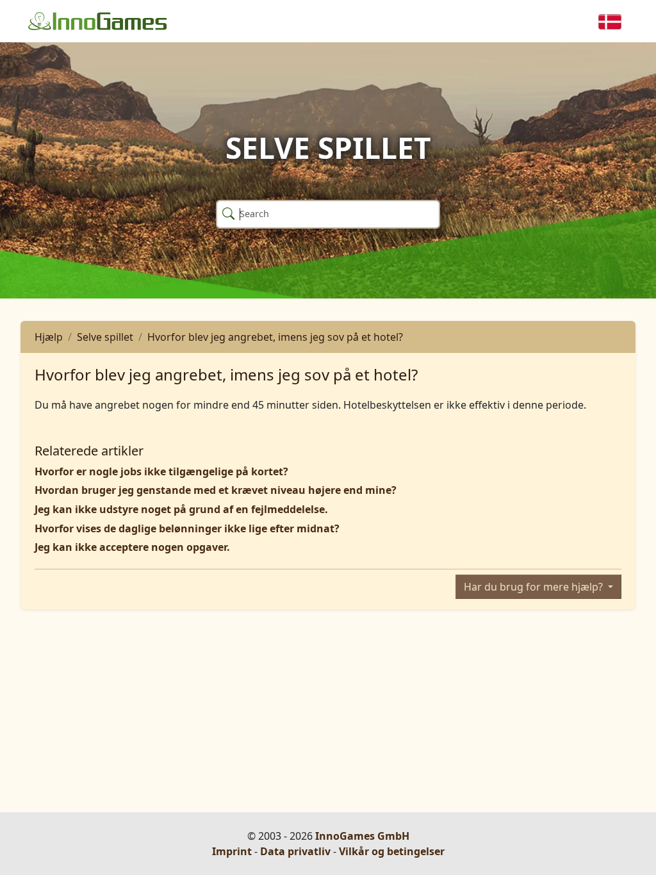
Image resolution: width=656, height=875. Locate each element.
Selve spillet (105, 337)
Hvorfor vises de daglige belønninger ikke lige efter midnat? (187, 528)
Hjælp (49, 337)
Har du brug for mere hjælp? (534, 587)
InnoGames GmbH (362, 836)
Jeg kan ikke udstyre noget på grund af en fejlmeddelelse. (181, 509)
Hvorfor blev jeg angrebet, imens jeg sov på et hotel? (275, 337)
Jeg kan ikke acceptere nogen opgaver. (132, 547)
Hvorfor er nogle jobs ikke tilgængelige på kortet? (161, 471)
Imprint (232, 851)
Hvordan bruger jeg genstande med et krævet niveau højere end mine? (216, 490)
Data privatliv (295, 851)
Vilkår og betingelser (392, 851)
